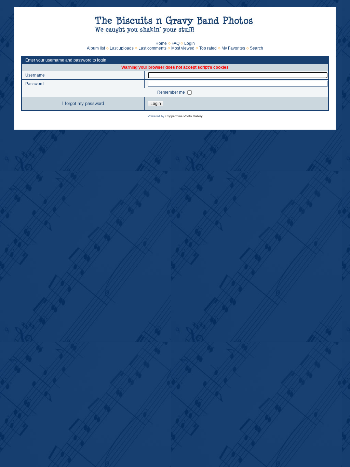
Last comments (152, 48)
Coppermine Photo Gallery (184, 116)
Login (189, 43)
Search (256, 48)
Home (161, 43)
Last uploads (122, 48)
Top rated (208, 48)
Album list (96, 48)
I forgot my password (83, 103)
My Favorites (233, 48)
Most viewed (182, 48)
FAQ (175, 43)
